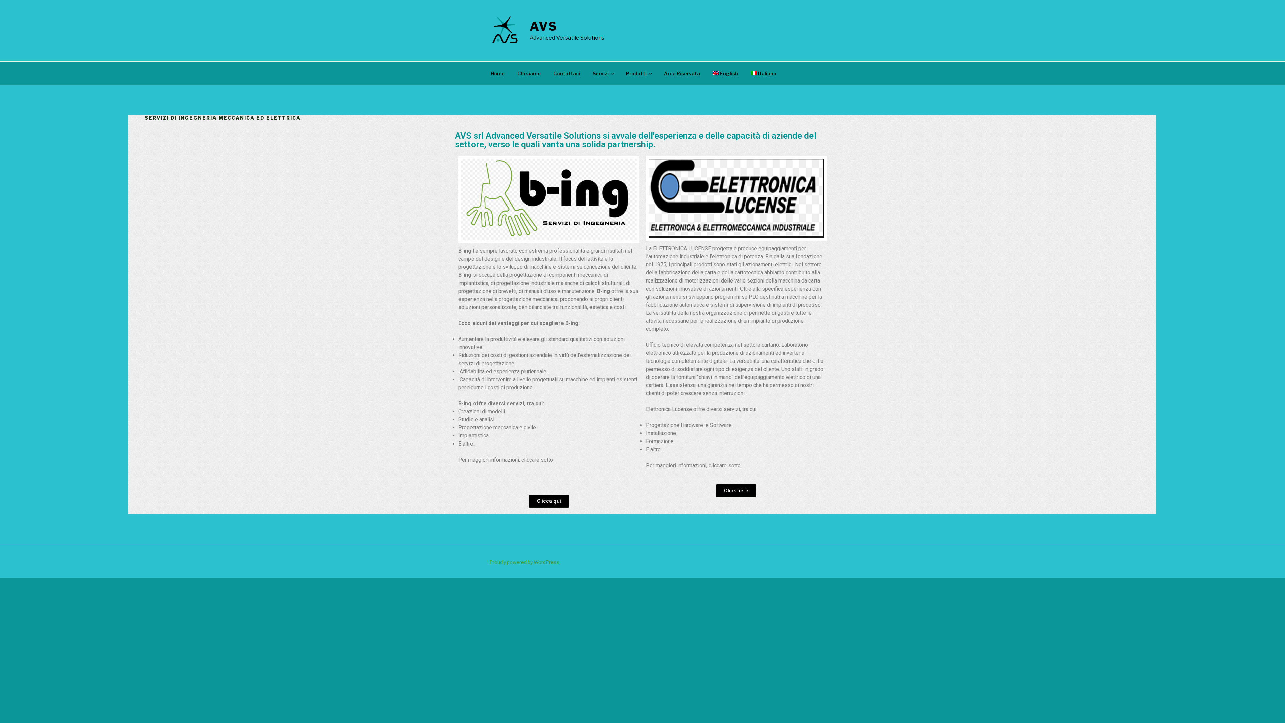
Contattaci (566, 73)
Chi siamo (529, 73)
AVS (544, 26)
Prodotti (636, 73)
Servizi (601, 73)
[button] (549, 501)
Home (498, 73)
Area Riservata (682, 73)
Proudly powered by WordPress (524, 562)
